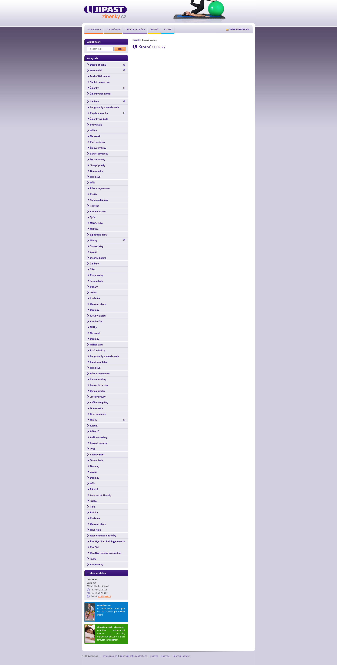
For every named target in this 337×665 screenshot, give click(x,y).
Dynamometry (97, 159)
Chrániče (95, 298)
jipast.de (165, 656)
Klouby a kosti (98, 211)
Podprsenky (96, 275)
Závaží (93, 252)
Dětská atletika (98, 64)
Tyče (92, 217)
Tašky (93, 558)
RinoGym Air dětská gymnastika (107, 541)
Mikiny (93, 240)
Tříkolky (94, 205)
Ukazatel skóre (98, 304)
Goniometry (96, 171)
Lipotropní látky (98, 234)
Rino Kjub (95, 530)
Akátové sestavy (98, 437)
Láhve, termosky (99, 153)
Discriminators (98, 258)
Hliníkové (95, 177)
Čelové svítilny (98, 148)
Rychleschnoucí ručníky (103, 535)
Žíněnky (94, 88)
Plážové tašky (97, 142)
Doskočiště (96, 70)
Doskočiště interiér (100, 76)
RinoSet (94, 547)
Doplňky (94, 310)
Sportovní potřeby (181, 656)
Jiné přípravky (97, 165)
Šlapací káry (96, 246)
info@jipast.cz (104, 596)
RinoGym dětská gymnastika (105, 553)
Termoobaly (96, 281)
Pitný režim (96, 124)
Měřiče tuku (96, 223)
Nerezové (95, 136)
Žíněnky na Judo (99, 119)
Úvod (136, 40)
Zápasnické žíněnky (100, 495)
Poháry (94, 287)
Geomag (94, 466)
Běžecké (94, 431)
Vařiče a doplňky (99, 200)
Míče (92, 182)
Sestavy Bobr (97, 454)
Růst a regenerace (100, 188)
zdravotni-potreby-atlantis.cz (110, 627)
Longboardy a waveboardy (104, 107)
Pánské (94, 489)
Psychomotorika (99, 113)
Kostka (93, 194)
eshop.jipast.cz (104, 605)
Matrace (94, 229)
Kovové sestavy (98, 443)
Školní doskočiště (100, 82)
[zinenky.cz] (105, 12)
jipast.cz (154, 656)
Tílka (92, 269)
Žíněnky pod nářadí (100, 93)
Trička (93, 292)
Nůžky (93, 130)
